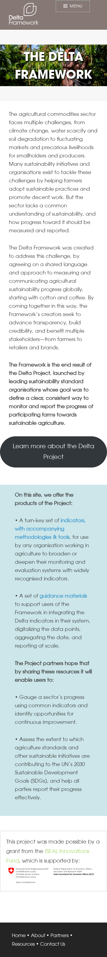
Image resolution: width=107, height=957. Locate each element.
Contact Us (52, 944)
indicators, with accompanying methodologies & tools (50, 528)
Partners (60, 935)
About (38, 935)
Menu (76, 6)
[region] (53, 65)
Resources (23, 944)
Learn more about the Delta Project (53, 451)
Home (19, 935)
